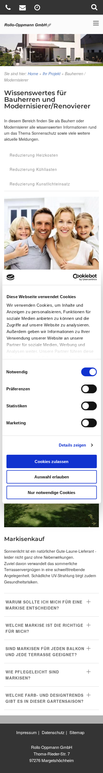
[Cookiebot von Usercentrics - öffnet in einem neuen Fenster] (73, 277)
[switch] (89, 388)
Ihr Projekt (51, 73)
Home (33, 73)
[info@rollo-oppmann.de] (23, 8)
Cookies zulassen (51, 461)
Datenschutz (53, 732)
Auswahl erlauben (51, 477)
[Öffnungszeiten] (37, 8)
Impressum (26, 732)
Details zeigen (72, 445)
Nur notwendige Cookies (51, 492)
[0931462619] (8, 8)
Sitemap (76, 732)
